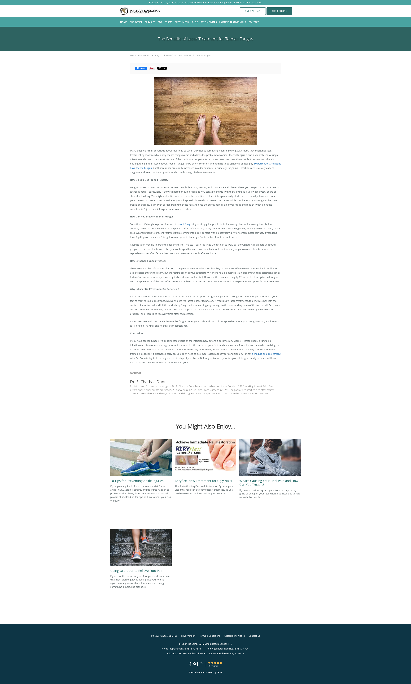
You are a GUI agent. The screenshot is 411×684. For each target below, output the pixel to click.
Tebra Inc (172, 635)
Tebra (219, 672)
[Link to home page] (134, 11)
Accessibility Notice (234, 635)
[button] (279, 11)
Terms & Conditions (209, 635)
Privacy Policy (188, 635)
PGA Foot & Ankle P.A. (140, 55)
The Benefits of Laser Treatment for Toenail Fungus (187, 55)
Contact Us (254, 635)
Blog (157, 55)
